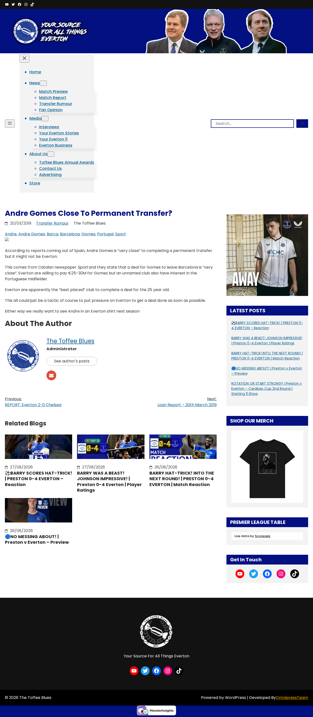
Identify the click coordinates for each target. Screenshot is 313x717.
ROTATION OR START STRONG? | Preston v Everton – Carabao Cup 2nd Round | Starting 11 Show (266, 388)
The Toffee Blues (70, 341)
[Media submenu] (45, 118)
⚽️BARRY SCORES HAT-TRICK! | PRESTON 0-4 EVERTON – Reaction (38, 478)
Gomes (88, 234)
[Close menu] (24, 58)
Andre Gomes (31, 234)
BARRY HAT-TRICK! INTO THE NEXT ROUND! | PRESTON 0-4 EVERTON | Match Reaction (181, 478)
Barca (52, 234)
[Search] (302, 123)
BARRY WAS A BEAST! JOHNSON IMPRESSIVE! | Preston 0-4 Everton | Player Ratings (109, 481)
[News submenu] (43, 83)
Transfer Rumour (52, 223)
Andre (11, 234)
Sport (120, 234)
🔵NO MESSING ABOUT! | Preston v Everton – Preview (37, 539)
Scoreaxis (262, 536)
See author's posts (71, 361)
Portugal (105, 234)
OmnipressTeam (292, 697)
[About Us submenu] (50, 154)
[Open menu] (10, 124)
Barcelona (70, 234)
